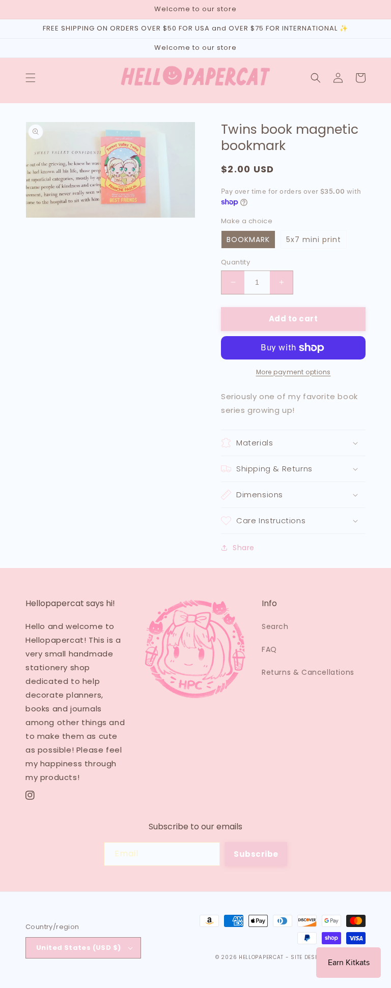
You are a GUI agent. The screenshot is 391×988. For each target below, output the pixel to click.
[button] (30, 78)
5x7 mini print (313, 239)
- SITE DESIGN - (309, 957)
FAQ (269, 649)
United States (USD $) (78, 947)
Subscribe (256, 854)
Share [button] (244, 548)
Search (275, 626)
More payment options (293, 372)
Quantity (235, 262)
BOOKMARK (248, 239)
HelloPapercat (261, 957)
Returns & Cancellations (308, 672)
